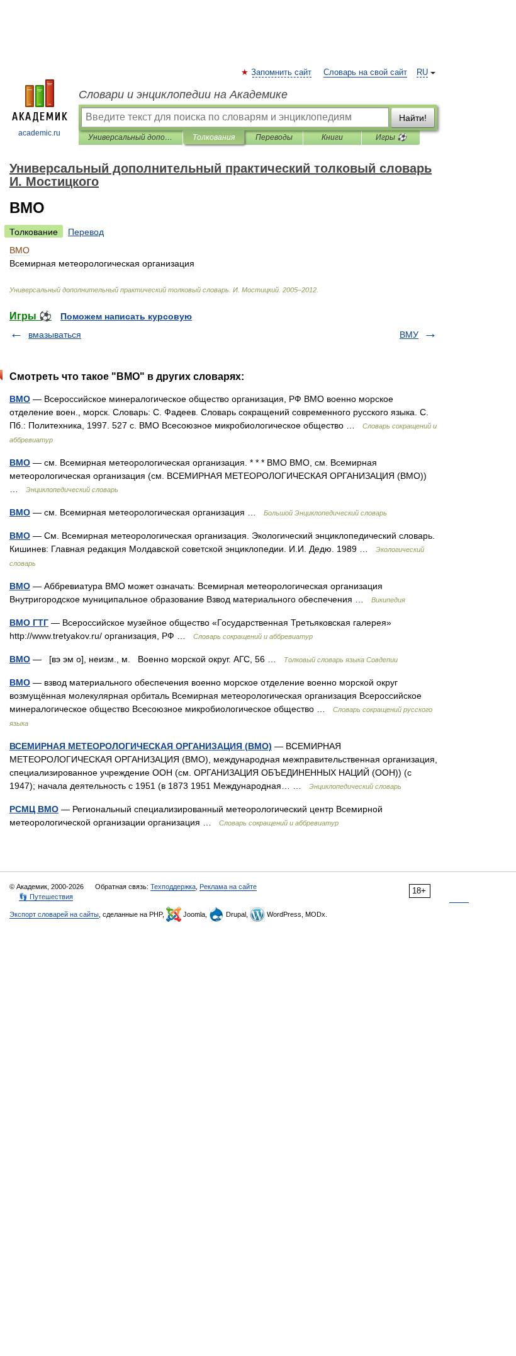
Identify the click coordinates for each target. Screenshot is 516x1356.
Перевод (86, 232)
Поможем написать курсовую (126, 316)
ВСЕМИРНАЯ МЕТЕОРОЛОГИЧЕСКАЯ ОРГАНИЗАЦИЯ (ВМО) (140, 746)
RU (422, 72)
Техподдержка (173, 886)
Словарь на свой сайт (365, 72)
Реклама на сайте (228, 886)
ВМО (19, 399)
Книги (332, 137)
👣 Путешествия (46, 896)
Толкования (214, 137)
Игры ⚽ (391, 137)
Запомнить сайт (281, 72)
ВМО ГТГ (28, 623)
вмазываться (54, 335)
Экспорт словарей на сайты (54, 914)
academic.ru (39, 133)
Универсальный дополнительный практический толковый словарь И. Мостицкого (130, 137)
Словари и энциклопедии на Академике (183, 94)
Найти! (413, 118)
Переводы (274, 137)
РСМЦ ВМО (34, 809)
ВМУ (409, 335)
